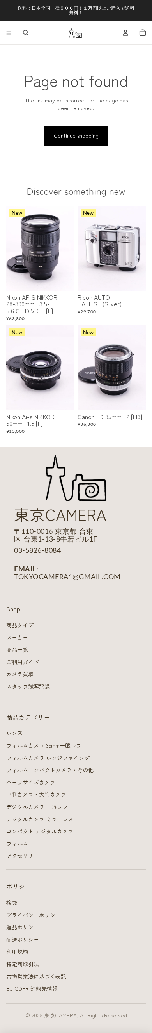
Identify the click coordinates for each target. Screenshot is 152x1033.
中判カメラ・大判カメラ (36, 794)
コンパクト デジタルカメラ (39, 831)
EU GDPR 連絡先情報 (32, 988)
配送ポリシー (22, 939)
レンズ (14, 733)
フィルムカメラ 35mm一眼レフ (43, 745)
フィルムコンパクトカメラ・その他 (50, 770)
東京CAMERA (60, 1015)
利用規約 (17, 951)
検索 (11, 902)
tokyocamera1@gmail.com (67, 576)
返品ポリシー (22, 927)
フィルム (17, 843)
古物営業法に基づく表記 (36, 976)
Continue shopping (76, 135)
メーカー (17, 637)
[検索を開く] (25, 32)
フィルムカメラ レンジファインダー (50, 758)
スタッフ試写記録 (28, 686)
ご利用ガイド (22, 662)
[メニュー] (9, 33)
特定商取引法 (22, 964)
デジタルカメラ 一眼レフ (37, 807)
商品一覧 (17, 649)
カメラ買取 (20, 674)
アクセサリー (22, 855)
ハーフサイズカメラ (30, 782)
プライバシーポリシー (33, 915)
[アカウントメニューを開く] (125, 32)
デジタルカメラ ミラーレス (39, 819)
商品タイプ (20, 625)
